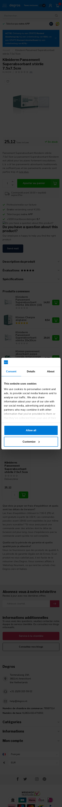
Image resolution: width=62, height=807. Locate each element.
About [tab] (51, 371)
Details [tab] (31, 371)
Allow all (31, 430)
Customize (29, 441)
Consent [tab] (11, 371)
